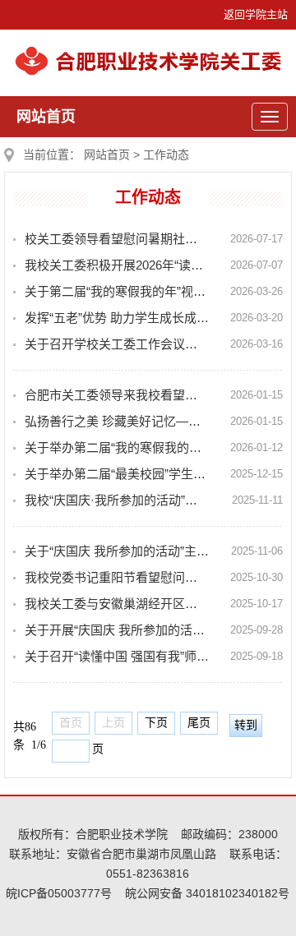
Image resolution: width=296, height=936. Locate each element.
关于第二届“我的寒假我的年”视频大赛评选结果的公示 (117, 291)
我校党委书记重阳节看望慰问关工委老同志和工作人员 (117, 577)
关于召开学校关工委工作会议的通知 (117, 344)
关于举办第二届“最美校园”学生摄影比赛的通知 (117, 474)
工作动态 (166, 154)
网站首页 (46, 116)
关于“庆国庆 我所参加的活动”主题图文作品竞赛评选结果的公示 (117, 551)
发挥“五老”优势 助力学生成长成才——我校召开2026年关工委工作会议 (117, 318)
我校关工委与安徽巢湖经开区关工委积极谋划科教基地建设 (117, 604)
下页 (156, 723)
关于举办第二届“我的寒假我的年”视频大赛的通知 (117, 447)
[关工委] (148, 72)
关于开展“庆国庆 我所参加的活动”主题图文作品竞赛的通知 (117, 630)
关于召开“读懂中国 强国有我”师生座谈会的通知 (117, 656)
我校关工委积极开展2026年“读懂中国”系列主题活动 (117, 265)
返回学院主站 (256, 14)
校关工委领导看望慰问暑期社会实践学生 (117, 239)
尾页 (198, 723)
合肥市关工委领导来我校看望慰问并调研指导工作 (117, 395)
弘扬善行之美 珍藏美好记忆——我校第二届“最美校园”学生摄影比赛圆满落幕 (117, 421)
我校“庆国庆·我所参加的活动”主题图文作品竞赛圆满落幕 (117, 500)
